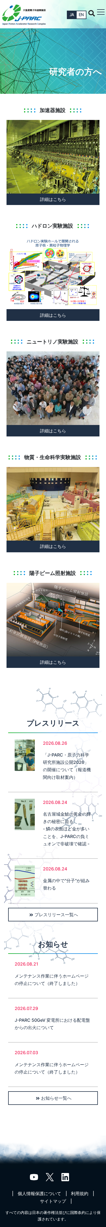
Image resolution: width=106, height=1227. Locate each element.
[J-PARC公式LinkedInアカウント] (65, 1177)
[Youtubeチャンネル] (34, 1177)
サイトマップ (53, 1201)
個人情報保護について (39, 1193)
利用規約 (79, 1193)
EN (81, 15)
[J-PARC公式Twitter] (50, 1177)
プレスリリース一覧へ (56, 914)
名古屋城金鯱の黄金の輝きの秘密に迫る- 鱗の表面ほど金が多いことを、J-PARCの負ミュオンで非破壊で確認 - (67, 828)
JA (72, 15)
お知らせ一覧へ (56, 1098)
